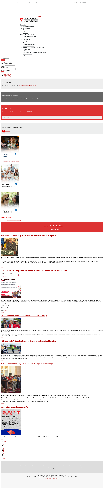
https (6, 310)
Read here (7, 131)
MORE (2, 267)
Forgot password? (7, 74)
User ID (2, 66)
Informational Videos (27, 54)
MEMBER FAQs (26, 37)
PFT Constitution (26, 50)
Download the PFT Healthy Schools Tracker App (33, 47)
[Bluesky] (81, 3)
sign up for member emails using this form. (27, 85)
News (24, 29)
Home (22, 23)
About (22, 25)
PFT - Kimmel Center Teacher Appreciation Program (34, 52)
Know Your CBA (26, 39)
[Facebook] (85, 3)
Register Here (6, 75)
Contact (75, 2)
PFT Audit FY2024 (27, 49)
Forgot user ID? (7, 76)
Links (24, 55)
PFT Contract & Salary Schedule (30, 36)
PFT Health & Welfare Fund (29, 44)
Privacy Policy (48, 478)
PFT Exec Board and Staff (28, 26)
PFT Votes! (25, 33)
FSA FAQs (25, 41)
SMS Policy (56, 478)
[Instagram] (83, 3)
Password (3, 69)
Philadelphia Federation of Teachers (11, 161)
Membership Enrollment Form (29, 42)
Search (2, 58)
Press (24, 31)
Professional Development (28, 46)
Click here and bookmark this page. (33, 98)
